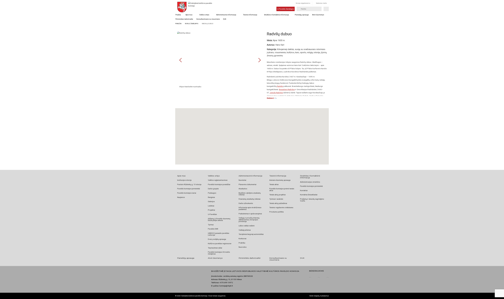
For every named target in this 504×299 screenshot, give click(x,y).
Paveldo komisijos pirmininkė (188, 189)
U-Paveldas (212, 214)
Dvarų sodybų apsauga (217, 239)
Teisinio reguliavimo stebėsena (281, 207)
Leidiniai (211, 206)
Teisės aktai (274, 184)
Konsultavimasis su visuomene (208, 19)
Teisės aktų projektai (277, 195)
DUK (224, 19)
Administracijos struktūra (310, 182)
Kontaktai (304, 190)
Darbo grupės (213, 189)
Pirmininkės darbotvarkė (184, 19)
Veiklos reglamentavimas (217, 180)
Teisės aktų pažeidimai (278, 203)
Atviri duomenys (318, 15)
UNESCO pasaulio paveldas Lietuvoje (218, 234)
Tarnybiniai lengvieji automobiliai (251, 234)
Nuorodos (242, 247)
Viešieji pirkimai (245, 230)
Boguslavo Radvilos (287, 89)
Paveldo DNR (213, 229)
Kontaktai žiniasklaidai (308, 195)
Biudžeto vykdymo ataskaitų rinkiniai (250, 194)
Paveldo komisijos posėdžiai (219, 184)
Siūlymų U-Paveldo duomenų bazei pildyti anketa (219, 219)
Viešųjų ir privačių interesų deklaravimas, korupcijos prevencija (249, 219)
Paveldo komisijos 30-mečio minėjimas (219, 253)
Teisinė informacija (250, 15)
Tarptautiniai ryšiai (215, 248)
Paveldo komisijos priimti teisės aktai (281, 189)
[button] (252, 133)
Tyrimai (211, 225)
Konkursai (242, 238)
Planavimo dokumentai (247, 184)
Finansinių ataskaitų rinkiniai (249, 199)
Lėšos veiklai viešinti (246, 226)
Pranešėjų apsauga (302, 15)
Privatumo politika (276, 212)
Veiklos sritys (204, 15)
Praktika (242, 243)
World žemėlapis (191, 23)
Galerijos (211, 201)
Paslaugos (212, 193)
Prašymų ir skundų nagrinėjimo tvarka (312, 200)
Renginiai (211, 197)
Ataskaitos (243, 189)
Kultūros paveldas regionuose (219, 243)
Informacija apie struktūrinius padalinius (250, 208)
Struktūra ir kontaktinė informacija (276, 15)
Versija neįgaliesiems (303, 3)
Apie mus (188, 15)
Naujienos (181, 197)
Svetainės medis (321, 3)
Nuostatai (242, 180)
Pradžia (178, 15)
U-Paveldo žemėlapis (285, 9)
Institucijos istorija (184, 180)
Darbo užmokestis (246, 203)
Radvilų (280, 86)
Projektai (211, 210)
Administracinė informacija (226, 15)
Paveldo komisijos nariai (186, 193)
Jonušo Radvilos (276, 93)
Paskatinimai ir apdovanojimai (250, 214)
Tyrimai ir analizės (276, 199)
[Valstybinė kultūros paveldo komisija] (200, 7)
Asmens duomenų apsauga (279, 180)
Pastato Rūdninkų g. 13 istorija (189, 184)
